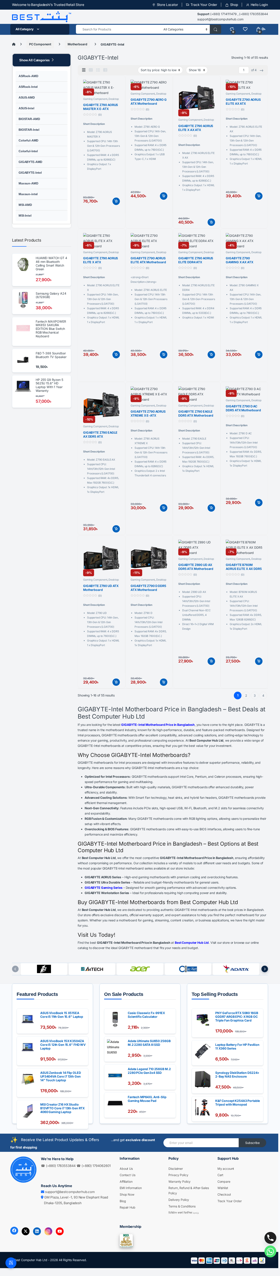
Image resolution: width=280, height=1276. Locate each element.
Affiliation (126, 1181)
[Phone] (270, 1238)
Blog (123, 1201)
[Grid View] (91, 70)
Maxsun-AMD (28, 183)
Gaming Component (95, 99)
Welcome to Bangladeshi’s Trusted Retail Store (48, 5)
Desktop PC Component (101, 100)
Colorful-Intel (28, 151)
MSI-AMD (25, 205)
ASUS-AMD (27, 97)
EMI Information (131, 1188)
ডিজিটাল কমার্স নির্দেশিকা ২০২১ (183, 1212)
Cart (220, 1175)
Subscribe (252, 1143)
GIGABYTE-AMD (30, 162)
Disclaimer (175, 1168)
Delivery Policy (178, 1200)
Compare (223, 1181)
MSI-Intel (25, 215)
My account (225, 1168)
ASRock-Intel (28, 86)
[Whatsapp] (270, 1251)
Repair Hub (127, 1207)
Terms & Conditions (181, 1206)
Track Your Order (204, 5)
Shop (234, 5)
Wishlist (222, 1188)
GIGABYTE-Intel (30, 172)
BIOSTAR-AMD (29, 119)
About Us (126, 1168)
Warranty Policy (179, 1181)
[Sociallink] (14, 1231)
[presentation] (15, 969)
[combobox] (118, 29)
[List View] (98, 70)
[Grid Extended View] (84, 70)
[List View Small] (105, 70)
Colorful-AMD (28, 140)
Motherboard (77, 44)
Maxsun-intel (28, 194)
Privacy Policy (178, 1175)
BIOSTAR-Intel (29, 129)
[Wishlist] (245, 29)
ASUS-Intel (26, 108)
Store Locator (167, 5)
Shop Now (127, 1194)
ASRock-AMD (28, 76)
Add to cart (116, 201)
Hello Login (259, 5)
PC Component (40, 44)
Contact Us (127, 1175)
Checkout (224, 1194)
